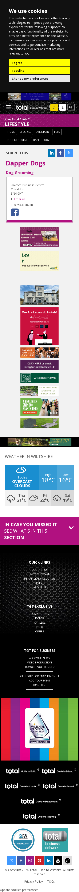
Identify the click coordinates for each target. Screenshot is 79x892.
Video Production (39, 662)
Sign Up (39, 627)
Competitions (40, 614)
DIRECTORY (42, 132)
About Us (39, 587)
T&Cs (51, 881)
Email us (19, 199)
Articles (39, 622)
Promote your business (39, 667)
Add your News (39, 658)
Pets (57, 132)
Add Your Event (39, 680)
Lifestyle (25, 132)
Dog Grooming (18, 140)
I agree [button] (17, 63)
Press (39, 583)
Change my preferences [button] (30, 79)
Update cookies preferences (19, 890)
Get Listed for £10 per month (39, 676)
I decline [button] (18, 71)
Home (11, 132)
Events (39, 618)
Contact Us (39, 570)
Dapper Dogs (41, 140)
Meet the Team (39, 574)
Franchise (39, 685)
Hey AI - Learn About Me (39, 578)
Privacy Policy (33, 881)
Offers (39, 631)
